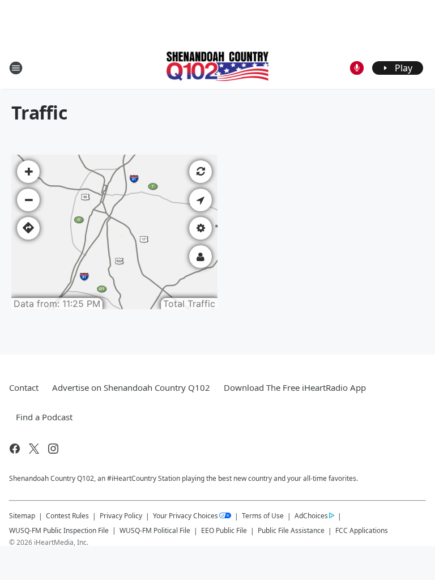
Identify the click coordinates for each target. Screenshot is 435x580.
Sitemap (22, 516)
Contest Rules (67, 516)
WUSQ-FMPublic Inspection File (59, 530)
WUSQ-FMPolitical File (155, 530)
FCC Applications (361, 530)
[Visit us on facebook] (15, 448)
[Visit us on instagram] (53, 448)
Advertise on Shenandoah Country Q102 (131, 387)
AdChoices (311, 516)
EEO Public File (224, 530)
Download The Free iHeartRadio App (295, 387)
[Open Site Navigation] (16, 68)
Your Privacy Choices (185, 516)
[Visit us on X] (34, 448)
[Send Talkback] (357, 68)
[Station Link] (217, 67)
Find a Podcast (44, 417)
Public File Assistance (291, 530)
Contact (24, 387)
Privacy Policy (121, 516)
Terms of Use (263, 516)
